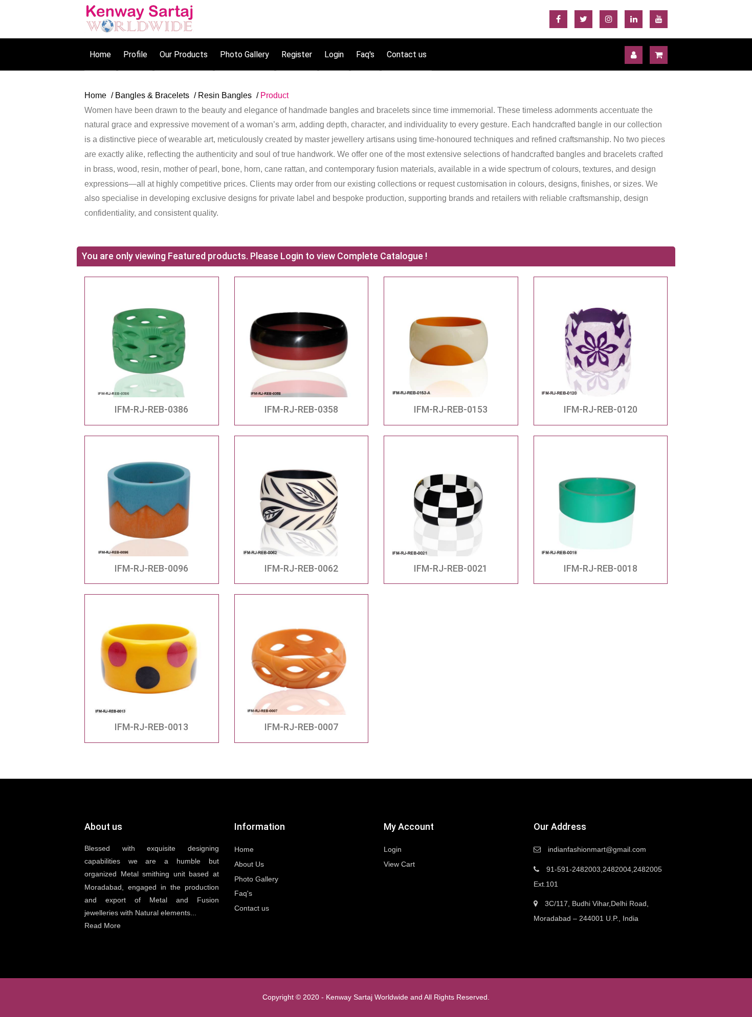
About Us (249, 864)
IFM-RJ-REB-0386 (151, 409)
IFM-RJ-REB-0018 (600, 568)
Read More (102, 925)
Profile (135, 54)
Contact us (407, 54)
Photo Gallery (244, 54)
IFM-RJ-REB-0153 (451, 409)
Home (100, 54)
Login (334, 54)
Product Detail (151, 340)
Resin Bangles (225, 95)
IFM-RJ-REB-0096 (151, 568)
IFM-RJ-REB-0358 (301, 409)
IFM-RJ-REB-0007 (301, 726)
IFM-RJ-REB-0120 (600, 409)
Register (296, 54)
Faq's (365, 54)
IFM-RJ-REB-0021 (451, 568)
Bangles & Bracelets (152, 95)
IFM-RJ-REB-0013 (151, 726)
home (95, 95)
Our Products (184, 54)
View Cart (399, 864)
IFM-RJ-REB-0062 (301, 568)
